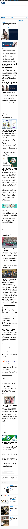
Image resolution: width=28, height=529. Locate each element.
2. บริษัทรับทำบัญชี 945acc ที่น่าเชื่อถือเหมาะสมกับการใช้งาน (10, 54)
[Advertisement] (14, 11)
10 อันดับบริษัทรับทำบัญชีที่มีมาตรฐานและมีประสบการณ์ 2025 (9, 51)
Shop (17, 0)
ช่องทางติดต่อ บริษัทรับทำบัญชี (8, 471)
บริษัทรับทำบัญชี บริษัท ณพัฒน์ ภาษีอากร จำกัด (7, 27)
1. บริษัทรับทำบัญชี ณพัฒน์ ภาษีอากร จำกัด (8, 52)
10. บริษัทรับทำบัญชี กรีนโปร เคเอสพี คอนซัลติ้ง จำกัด (9, 62)
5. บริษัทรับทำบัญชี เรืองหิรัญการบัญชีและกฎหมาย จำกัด (9, 57)
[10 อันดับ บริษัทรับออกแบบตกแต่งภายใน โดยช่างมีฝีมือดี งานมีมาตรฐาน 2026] (5, 510)
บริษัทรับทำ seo (21, 20)
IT (6, 17)
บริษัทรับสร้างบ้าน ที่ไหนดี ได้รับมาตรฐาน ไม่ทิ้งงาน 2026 (13, 519)
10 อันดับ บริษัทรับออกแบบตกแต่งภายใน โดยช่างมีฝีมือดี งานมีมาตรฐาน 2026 (13, 508)
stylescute (20, 22)
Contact (15, 0)
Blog (12, 0)
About (9, 17)
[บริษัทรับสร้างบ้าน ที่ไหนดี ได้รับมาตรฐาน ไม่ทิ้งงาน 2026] (5, 521)
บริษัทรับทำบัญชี (5, 79)
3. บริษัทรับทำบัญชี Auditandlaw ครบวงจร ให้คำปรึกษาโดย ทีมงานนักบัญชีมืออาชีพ (9, 55)
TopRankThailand (5, 26)
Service (3, 22)
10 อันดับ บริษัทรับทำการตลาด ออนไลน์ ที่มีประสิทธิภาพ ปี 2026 (13, 487)
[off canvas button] (1, 17)
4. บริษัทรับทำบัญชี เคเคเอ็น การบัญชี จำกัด (9, 56)
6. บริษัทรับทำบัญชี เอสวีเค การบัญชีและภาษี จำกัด (9, 58)
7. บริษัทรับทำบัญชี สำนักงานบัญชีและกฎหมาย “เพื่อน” (10, 59)
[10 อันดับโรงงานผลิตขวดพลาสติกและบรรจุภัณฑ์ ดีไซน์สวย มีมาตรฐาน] (5, 500)
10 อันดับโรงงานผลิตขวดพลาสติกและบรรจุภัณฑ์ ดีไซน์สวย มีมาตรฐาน (13, 498)
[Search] (26, 17)
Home (10, 0)
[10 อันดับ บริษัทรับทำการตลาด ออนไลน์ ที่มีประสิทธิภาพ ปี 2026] (5, 489)
